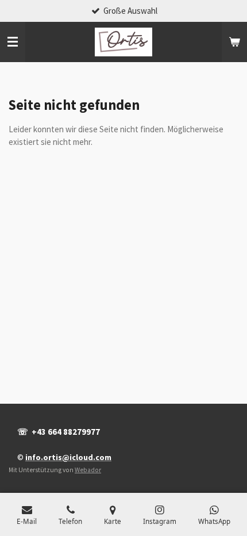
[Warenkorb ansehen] (234, 42)
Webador (88, 470)
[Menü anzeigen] (12, 42)
